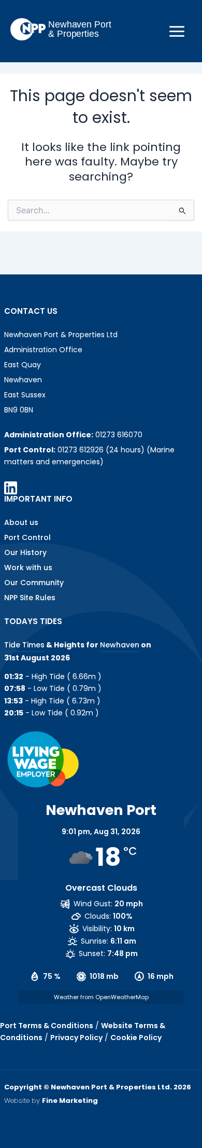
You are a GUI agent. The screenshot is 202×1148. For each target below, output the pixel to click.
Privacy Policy (76, 1037)
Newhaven (119, 645)
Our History (25, 552)
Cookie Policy (136, 1037)
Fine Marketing (70, 1100)
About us (21, 522)
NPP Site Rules (29, 597)
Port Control (27, 537)
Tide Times (24, 645)
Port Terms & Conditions (46, 1025)
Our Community (34, 582)
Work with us (28, 567)
